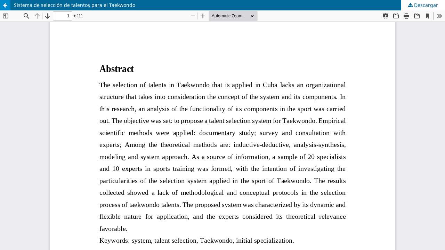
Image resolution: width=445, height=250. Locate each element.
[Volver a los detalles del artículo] (5, 5)
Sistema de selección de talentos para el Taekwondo (74, 5)
